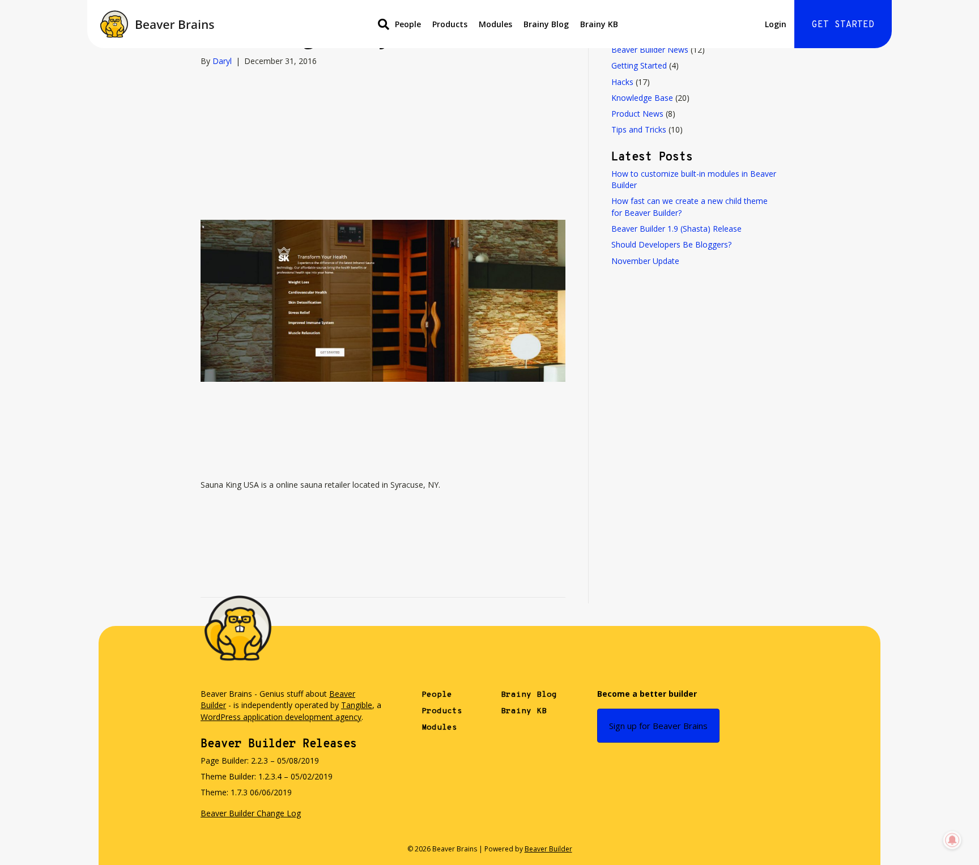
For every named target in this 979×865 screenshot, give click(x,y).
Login (775, 24)
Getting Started (639, 65)
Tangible (356, 705)
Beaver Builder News (649, 49)
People (408, 24)
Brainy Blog (546, 24)
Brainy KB (599, 24)
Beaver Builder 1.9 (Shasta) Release (676, 228)
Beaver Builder (548, 849)
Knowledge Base (642, 97)
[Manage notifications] (952, 840)
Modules (495, 24)
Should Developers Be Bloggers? (671, 244)
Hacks (622, 81)
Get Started (843, 25)
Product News (637, 113)
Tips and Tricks (638, 129)
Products (449, 24)
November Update (645, 260)
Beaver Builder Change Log (251, 813)
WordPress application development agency (281, 716)
